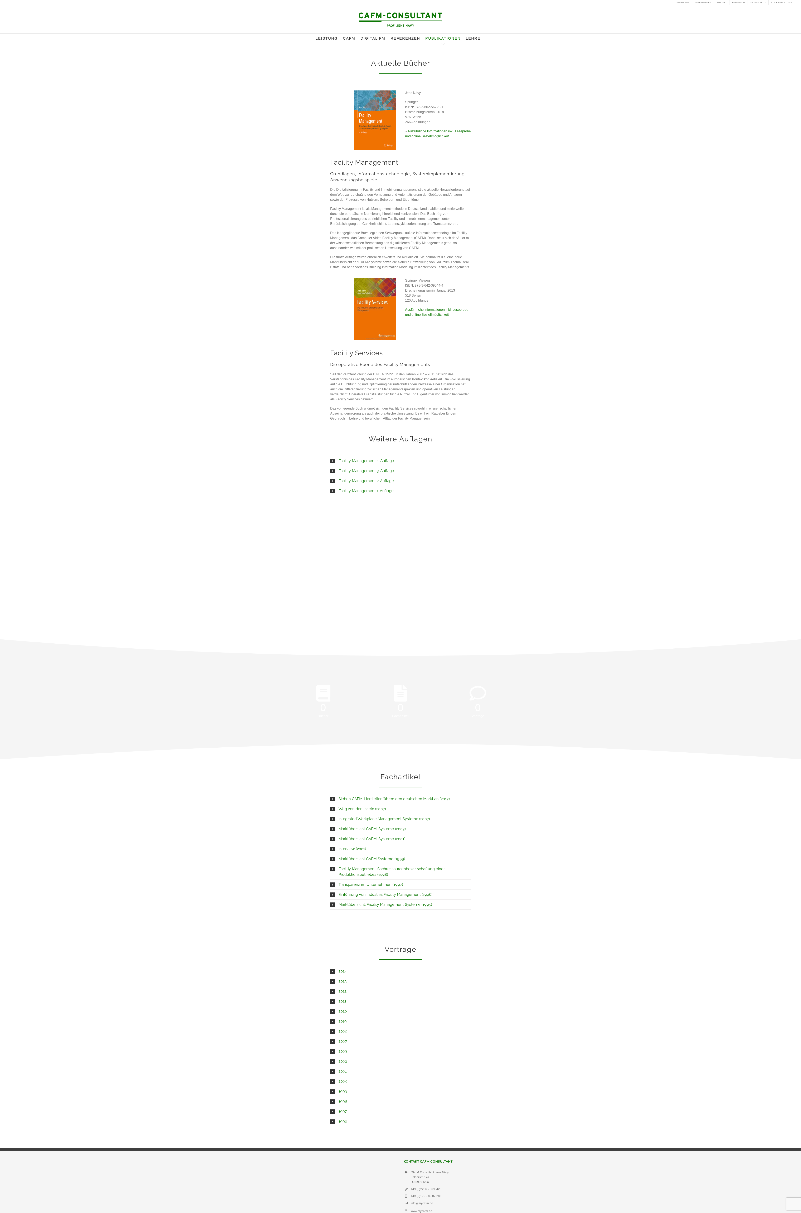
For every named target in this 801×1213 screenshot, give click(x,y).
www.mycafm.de (421, 1211)
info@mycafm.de (422, 1203)
